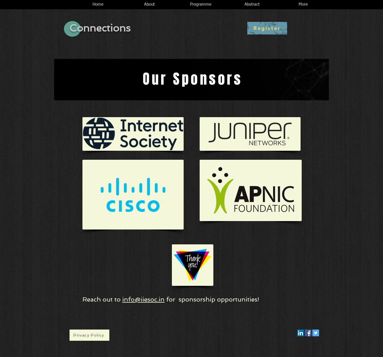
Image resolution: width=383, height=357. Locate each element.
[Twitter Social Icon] (315, 333)
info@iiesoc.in (143, 299)
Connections (100, 28)
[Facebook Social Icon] (308, 333)
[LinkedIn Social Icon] (300, 333)
